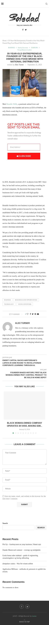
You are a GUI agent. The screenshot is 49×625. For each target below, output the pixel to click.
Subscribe (25, 156)
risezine (34, 616)
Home (5, 40)
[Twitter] (26, 30)
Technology (9, 304)
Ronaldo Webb (12, 104)
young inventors (24, 304)
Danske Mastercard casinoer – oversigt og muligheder (22, 550)
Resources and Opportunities (26, 300)
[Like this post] (27, 314)
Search (5, 523)
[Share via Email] (38, 314)
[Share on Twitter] (33, 314)
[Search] (46, 4)
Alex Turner (19, 65)
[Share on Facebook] (30, 314)
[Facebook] (22, 30)
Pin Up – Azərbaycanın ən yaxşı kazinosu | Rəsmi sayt (22, 544)
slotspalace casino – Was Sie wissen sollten (18, 564)
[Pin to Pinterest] (35, 314)
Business (7, 300)
